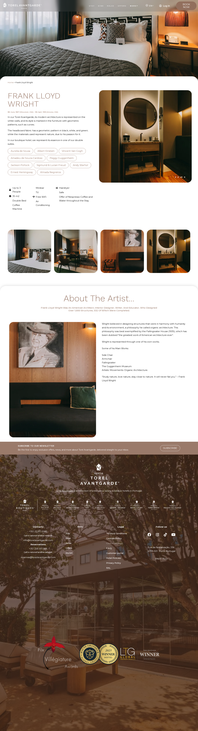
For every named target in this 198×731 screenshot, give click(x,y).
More (133, 6)
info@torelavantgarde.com (38, 540)
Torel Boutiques (64, 490)
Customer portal (114, 553)
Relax (110, 6)
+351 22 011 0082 (38, 531)
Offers (122, 6)
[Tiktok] (165, 534)
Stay (92, 6)
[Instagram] (157, 534)
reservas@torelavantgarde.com (38, 557)
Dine (101, 6)
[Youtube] (173, 534)
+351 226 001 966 (38, 548)
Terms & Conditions (116, 533)
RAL (108, 568)
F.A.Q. (109, 548)
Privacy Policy (113, 563)
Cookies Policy (114, 538)
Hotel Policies (113, 558)
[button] (175, 177)
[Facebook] (149, 534)
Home (11, 82)
